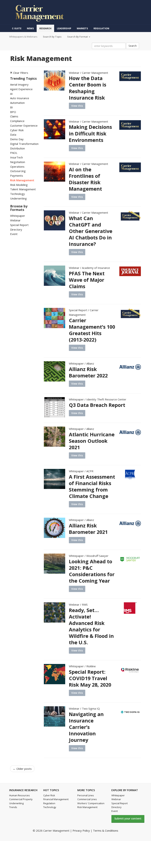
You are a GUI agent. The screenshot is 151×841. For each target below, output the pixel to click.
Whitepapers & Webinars (23, 36)
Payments (16, 175)
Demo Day (17, 139)
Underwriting (18, 198)
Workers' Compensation (90, 803)
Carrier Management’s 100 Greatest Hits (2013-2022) (92, 330)
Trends (13, 807)
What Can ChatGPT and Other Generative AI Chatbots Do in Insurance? (90, 231)
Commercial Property (21, 799)
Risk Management (22, 180)
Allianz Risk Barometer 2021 (88, 528)
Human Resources (19, 795)
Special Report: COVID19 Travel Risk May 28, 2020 (90, 678)
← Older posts (22, 769)
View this (77, 105)
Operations (17, 166)
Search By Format (77, 36)
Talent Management (23, 189)
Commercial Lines (87, 799)
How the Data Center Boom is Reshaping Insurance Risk (87, 88)
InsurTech (16, 157)
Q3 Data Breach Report (97, 405)
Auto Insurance (19, 98)
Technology (17, 194)
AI (11, 94)
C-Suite (16, 28)
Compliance (17, 121)
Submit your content (127, 818)
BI (11, 107)
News (30, 28)
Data (13, 134)
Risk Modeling (19, 185)
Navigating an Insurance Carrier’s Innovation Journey (86, 727)
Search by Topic (52, 36)
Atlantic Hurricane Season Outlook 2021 (92, 441)
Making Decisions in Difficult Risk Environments (90, 133)
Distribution (17, 148)
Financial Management (56, 799)
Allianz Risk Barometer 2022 (88, 372)
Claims (14, 116)
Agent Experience (21, 89)
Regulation (101, 28)
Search (133, 45)
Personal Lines (85, 795)
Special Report (19, 225)
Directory (16, 229)
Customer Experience (24, 125)
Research (45, 28)
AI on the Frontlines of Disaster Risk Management (85, 179)
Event (13, 234)
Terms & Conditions (105, 830)
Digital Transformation (24, 144)
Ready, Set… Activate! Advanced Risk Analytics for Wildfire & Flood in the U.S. (91, 626)
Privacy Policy (81, 830)
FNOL (13, 153)
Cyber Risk (17, 130)
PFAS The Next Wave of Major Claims (87, 280)
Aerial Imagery (19, 84)
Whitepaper (17, 216)
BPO (13, 112)
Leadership (64, 28)
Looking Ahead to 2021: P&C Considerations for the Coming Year (92, 571)
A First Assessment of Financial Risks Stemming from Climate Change (92, 486)
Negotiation (17, 162)
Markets (82, 28)
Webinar (15, 220)
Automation (17, 103)
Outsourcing (18, 171)
